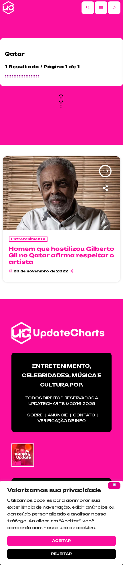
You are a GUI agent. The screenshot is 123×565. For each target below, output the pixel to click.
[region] (61, 523)
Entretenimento (28, 239)
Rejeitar (61, 554)
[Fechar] (114, 485)
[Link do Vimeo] (8, 7)
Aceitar (61, 541)
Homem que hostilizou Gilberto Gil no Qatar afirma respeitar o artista (61, 255)
